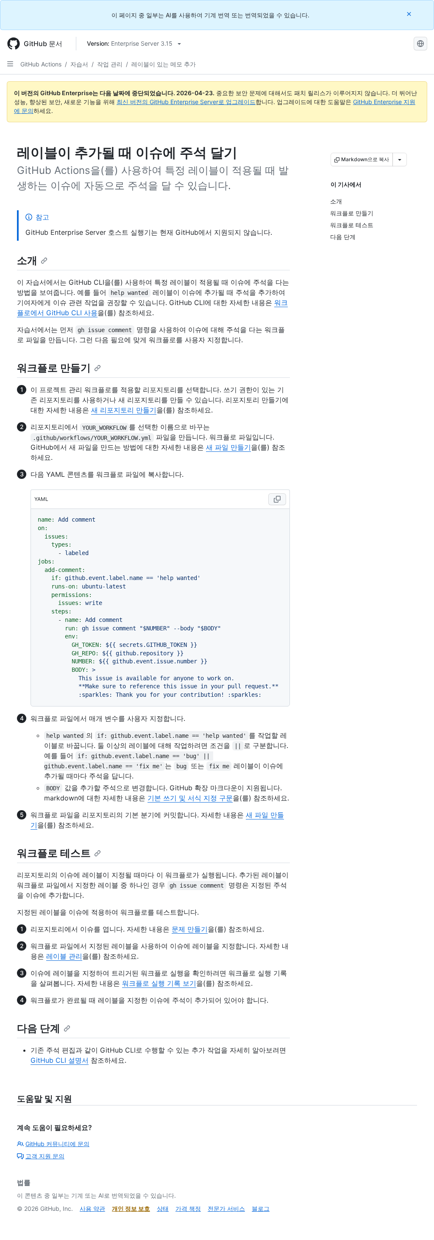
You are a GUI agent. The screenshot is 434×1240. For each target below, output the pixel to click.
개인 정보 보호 (131, 1208)
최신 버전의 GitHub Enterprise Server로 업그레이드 (186, 101)
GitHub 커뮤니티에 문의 (57, 1143)
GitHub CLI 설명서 (60, 1060)
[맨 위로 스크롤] (415, 1221)
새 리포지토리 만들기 (123, 410)
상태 (163, 1208)
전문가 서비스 (226, 1208)
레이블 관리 (64, 956)
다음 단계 (38, 1028)
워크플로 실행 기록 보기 (159, 983)
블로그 (261, 1208)
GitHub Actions (40, 64)
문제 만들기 (190, 929)
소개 (27, 260)
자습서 (79, 64)
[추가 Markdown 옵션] (399, 159)
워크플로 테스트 (54, 853)
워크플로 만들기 (54, 368)
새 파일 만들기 (228, 447)
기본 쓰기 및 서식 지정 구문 (190, 798)
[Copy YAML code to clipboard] (277, 499)
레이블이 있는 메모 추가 (163, 64)
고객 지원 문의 (44, 1156)
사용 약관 (92, 1208)
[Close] (410, 14)
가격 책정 (188, 1208)
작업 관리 (109, 64)
